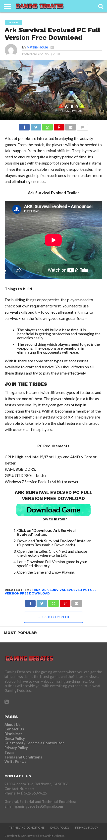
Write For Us (15, 761)
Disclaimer (13, 734)
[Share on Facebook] (24, 126)
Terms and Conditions (23, 757)
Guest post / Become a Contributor (34, 743)
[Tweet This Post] (35, 126)
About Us (12, 724)
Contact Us (14, 729)
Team (9, 752)
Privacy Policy (16, 748)
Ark (37, 590)
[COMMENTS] (82, 126)
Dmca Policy (14, 738)
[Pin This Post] (59, 126)
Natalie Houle (37, 47)
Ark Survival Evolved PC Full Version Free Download (51, 591)
